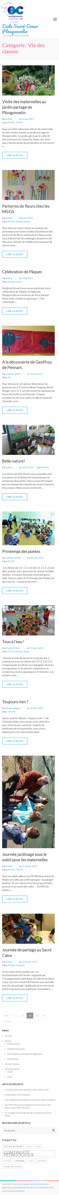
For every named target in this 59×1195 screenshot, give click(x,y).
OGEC (10, 1071)
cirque (29, 1146)
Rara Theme (48, 1188)
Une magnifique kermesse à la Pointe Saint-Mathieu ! (30, 1099)
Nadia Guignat (13, 708)
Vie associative (12, 1068)
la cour (31, 1161)
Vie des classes (22, 221)
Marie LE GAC (13, 648)
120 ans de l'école (13, 1146)
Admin (9, 119)
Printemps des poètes (21, 551)
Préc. (6, 1015)
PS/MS (11, 122)
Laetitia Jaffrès (13, 373)
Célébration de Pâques (22, 271)
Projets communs (16, 965)
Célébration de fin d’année (17, 1094)
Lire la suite (14, 155)
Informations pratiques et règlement (24, 1053)
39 (38, 1015)
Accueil (8, 1035)
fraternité (7, 1161)
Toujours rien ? (15, 701)
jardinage (19, 1160)
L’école (8, 1040)
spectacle (42, 1160)
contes (38, 1146)
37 (23, 1015)
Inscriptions (13, 1058)
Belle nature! (13, 460)
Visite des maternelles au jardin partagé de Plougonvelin (24, 107)
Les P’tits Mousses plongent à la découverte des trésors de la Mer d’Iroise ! (28, 1106)
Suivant (7, 1021)
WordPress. (19, 1191)
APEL (9, 1076)
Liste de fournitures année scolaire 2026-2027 (27, 1089)
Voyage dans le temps (13, 1166)
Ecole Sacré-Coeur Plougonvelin (20, 28)
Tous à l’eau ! (13, 641)
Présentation (13, 1043)
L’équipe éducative (16, 1048)
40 (45, 1015)
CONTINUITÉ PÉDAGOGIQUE (19, 1153)
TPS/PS (19, 122)
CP (9, 561)
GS (9, 377)
